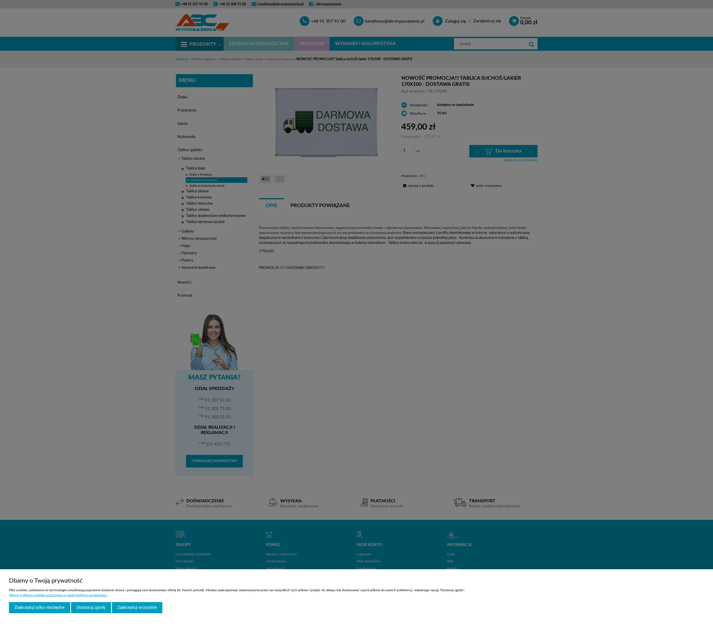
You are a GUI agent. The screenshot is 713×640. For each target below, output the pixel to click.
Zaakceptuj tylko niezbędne (39, 607)
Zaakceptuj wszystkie (137, 607)
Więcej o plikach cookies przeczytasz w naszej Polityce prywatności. (58, 595)
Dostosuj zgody (91, 607)
